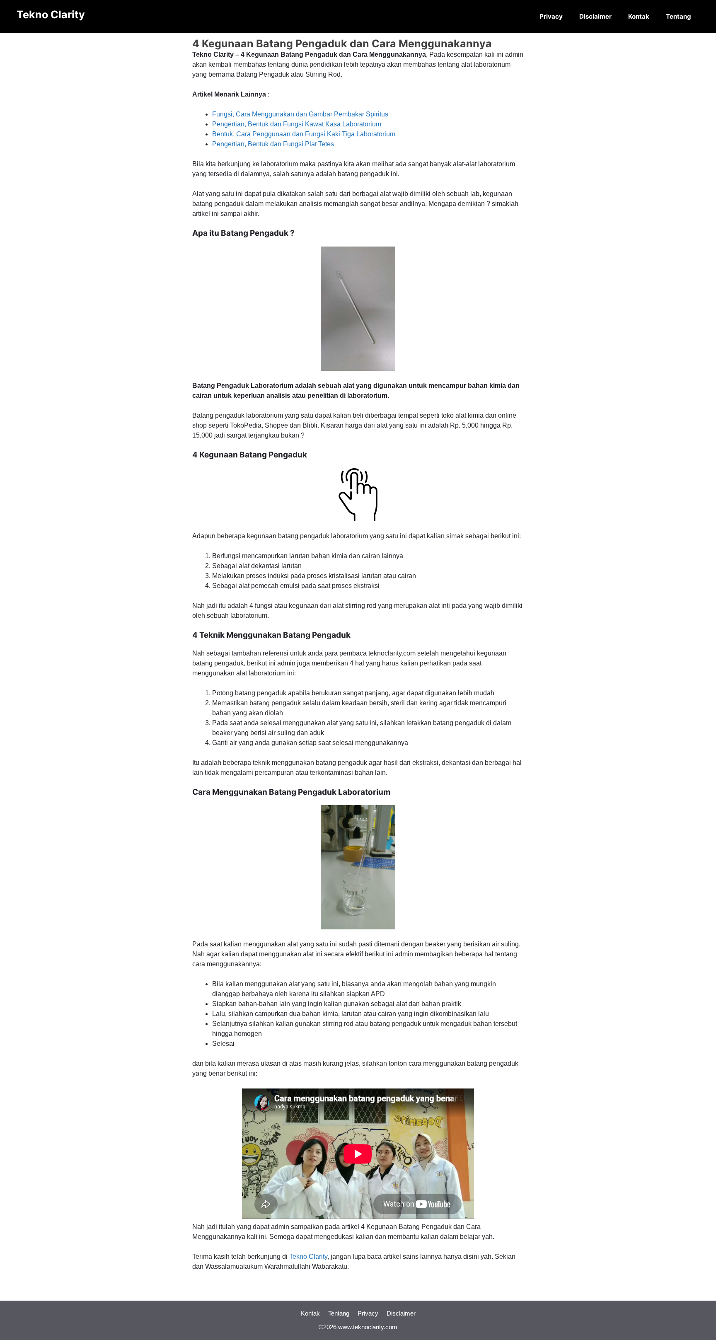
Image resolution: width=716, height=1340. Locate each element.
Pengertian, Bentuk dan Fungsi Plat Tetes (273, 144)
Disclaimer (595, 16)
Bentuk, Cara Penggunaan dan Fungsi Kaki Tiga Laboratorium (303, 134)
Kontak (638, 16)
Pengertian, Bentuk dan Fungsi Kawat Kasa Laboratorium (296, 124)
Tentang (678, 16)
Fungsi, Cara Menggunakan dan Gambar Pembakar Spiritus (300, 114)
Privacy (551, 16)
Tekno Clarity (51, 14)
